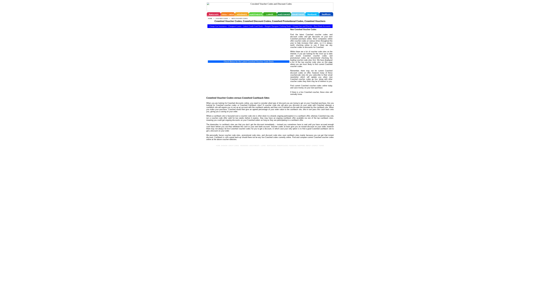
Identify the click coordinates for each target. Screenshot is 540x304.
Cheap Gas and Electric (302, 26)
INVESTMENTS (254, 145)
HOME (218, 145)
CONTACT (315, 145)
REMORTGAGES (282, 145)
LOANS (263, 145)
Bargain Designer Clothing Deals (278, 26)
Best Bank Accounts (322, 26)
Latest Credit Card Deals (253, 26)
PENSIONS (293, 145)
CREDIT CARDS (233, 145)
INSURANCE (244, 145)
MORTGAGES (271, 145)
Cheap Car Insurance (218, 26)
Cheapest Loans (234, 26)
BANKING (224, 145)
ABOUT (308, 145)
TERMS (321, 145)
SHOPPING (301, 145)
